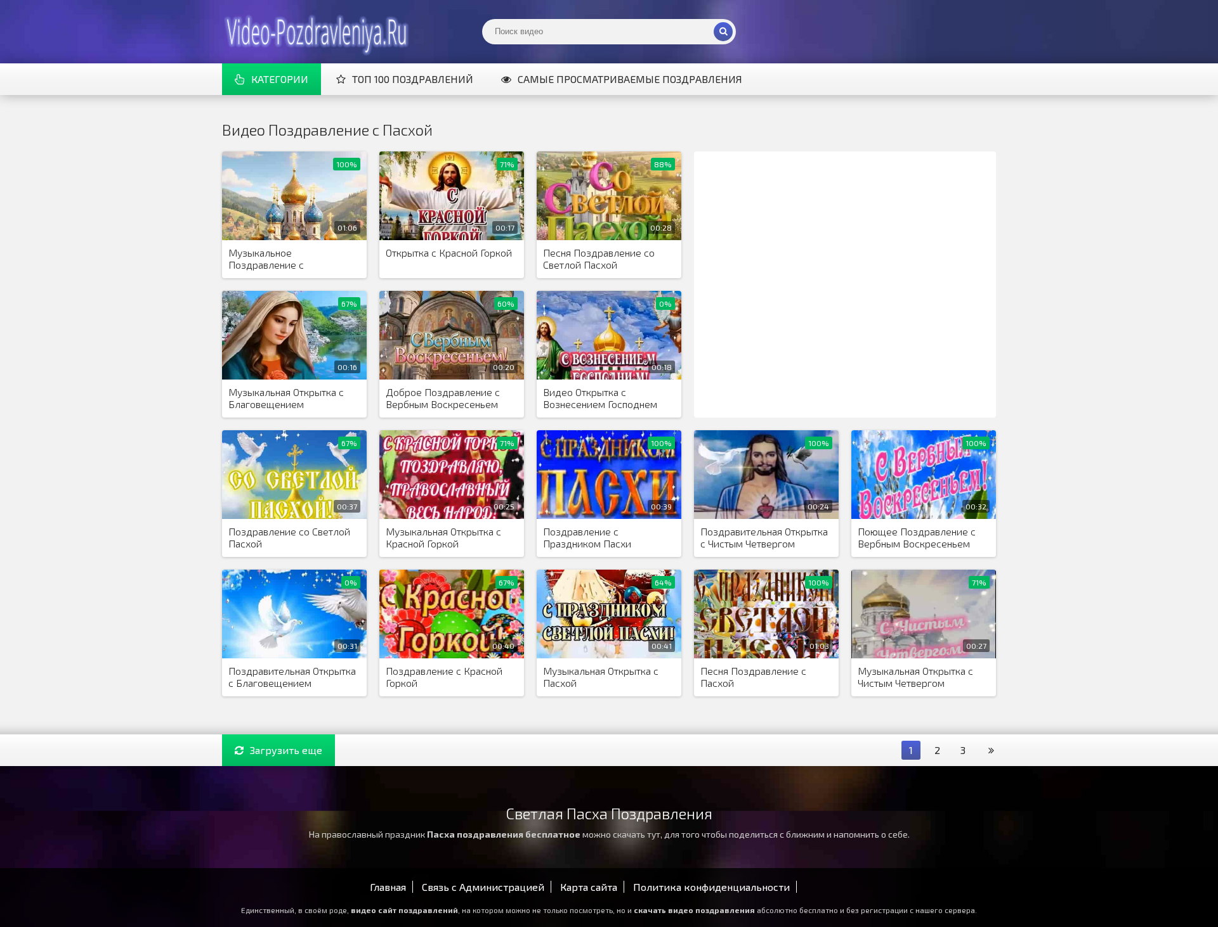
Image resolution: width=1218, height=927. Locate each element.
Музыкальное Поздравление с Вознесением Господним (285, 259)
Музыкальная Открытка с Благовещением (286, 398)
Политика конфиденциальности (711, 887)
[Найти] (723, 31)
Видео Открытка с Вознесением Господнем (600, 398)
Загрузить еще (286, 750)
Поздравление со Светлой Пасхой (289, 537)
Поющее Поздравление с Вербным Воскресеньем (917, 537)
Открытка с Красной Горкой (449, 252)
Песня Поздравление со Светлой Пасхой (599, 258)
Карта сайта (588, 887)
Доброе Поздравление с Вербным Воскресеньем (443, 398)
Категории (279, 79)
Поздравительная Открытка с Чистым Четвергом (764, 537)
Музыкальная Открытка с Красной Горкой (443, 537)
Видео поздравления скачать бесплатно (317, 31)
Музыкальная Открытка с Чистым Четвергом (915, 677)
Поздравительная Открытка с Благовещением (292, 677)
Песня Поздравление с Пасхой (753, 677)
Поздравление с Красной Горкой (444, 677)
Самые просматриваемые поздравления (630, 79)
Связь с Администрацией (483, 887)
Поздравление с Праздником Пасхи (587, 537)
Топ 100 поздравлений (412, 79)
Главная (388, 887)
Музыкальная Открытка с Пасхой (600, 677)
